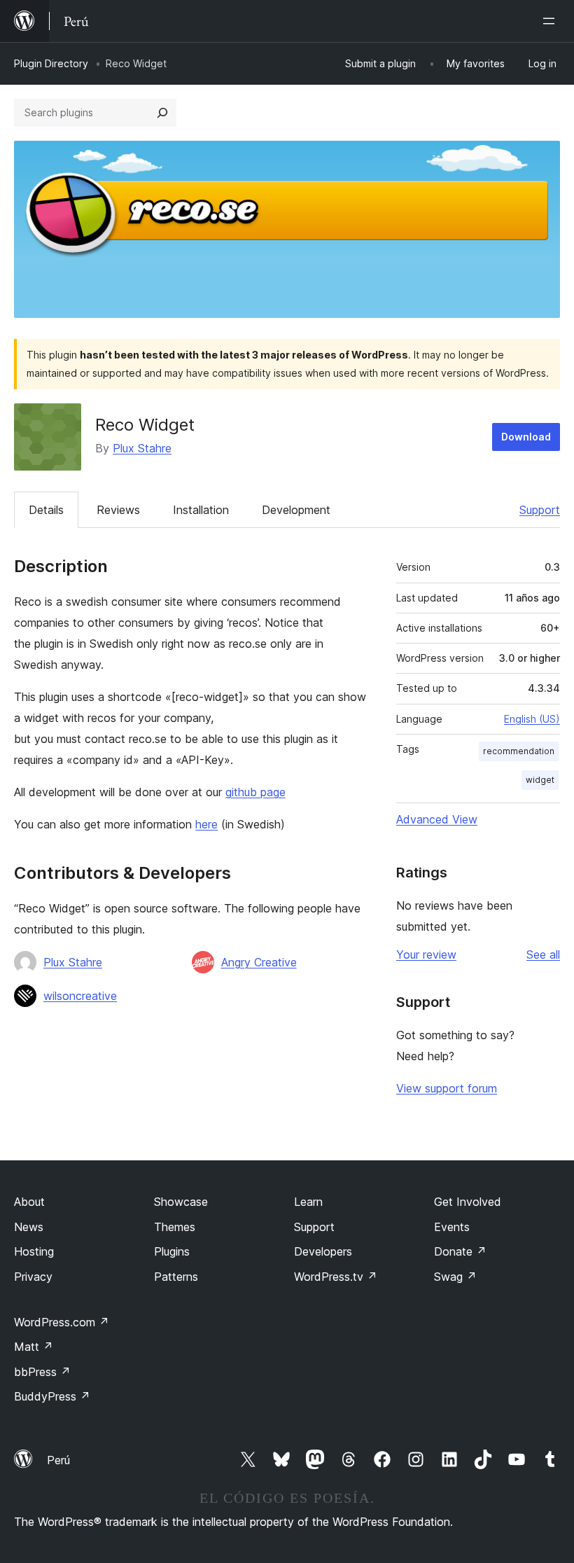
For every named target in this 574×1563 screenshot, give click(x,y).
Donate (460, 1251)
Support (539, 510)
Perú (58, 1460)
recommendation (518, 751)
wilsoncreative (80, 996)
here (206, 824)
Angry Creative (259, 962)
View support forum (446, 1088)
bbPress (42, 1372)
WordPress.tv (335, 1277)
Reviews (118, 510)
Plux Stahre (142, 448)
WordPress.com (61, 1322)
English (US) (532, 719)
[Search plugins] (162, 113)
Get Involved (467, 1202)
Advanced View (436, 819)
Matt (33, 1347)
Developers (323, 1251)
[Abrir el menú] (551, 21)
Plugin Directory (51, 63)
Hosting (34, 1251)
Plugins (172, 1251)
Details (46, 510)
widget (540, 779)
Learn (308, 1202)
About (29, 1202)
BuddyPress (52, 1396)
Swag (455, 1277)
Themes (174, 1227)
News (28, 1227)
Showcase (181, 1202)
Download (526, 437)
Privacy (33, 1277)
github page (255, 792)
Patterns (176, 1277)
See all (543, 954)
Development (296, 510)
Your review (426, 954)
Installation (201, 510)
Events (452, 1227)
